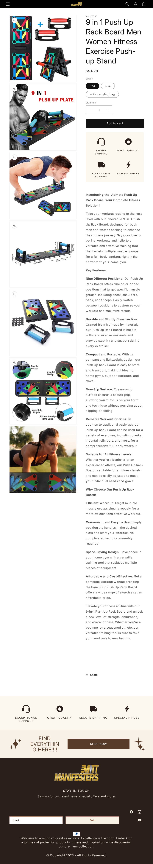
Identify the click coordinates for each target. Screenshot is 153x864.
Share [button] (94, 674)
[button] (8, 4)
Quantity (91, 102)
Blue (108, 85)
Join (92, 820)
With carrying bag (102, 94)
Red (92, 85)
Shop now (98, 744)
